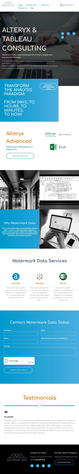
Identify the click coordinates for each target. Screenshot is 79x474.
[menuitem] (20, 5)
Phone (6, 338)
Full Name (7, 330)
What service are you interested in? (54, 338)
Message (7, 346)
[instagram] (73, 34)
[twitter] (68, 34)
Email (43, 330)
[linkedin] (62, 34)
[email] (62, 37)
